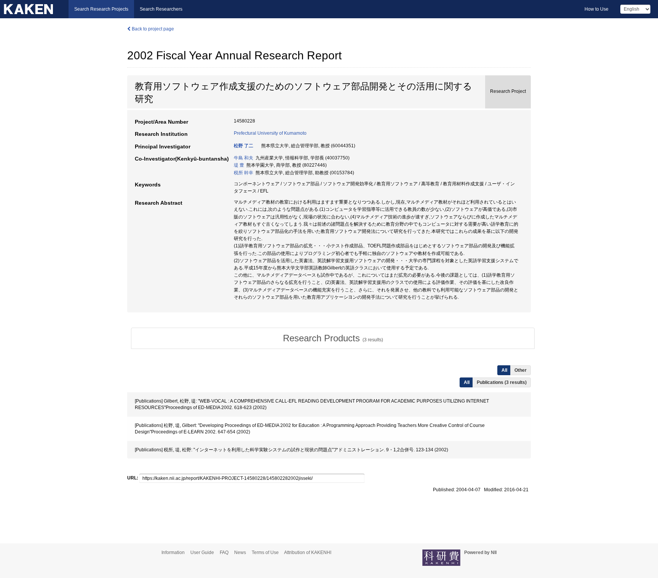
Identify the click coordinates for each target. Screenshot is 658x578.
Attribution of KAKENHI (307, 552)
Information (173, 552)
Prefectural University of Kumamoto (270, 133)
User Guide (202, 552)
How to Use (596, 9)
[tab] (333, 338)
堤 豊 (239, 165)
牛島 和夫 (243, 158)
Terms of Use (265, 552)
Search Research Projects (101, 9)
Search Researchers (161, 9)
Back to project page (152, 29)
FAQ (224, 552)
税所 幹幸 (243, 172)
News (240, 552)
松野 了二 (243, 145)
